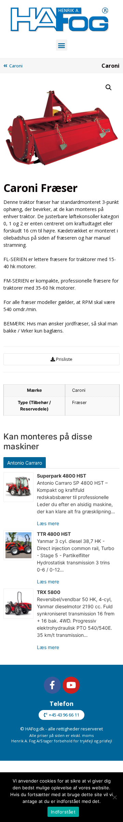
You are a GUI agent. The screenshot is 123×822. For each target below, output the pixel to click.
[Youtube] (71, 685)
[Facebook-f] (52, 685)
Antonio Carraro (24, 463)
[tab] (25, 462)
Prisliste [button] (64, 359)
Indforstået (63, 812)
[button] (61, 45)
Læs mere (48, 523)
